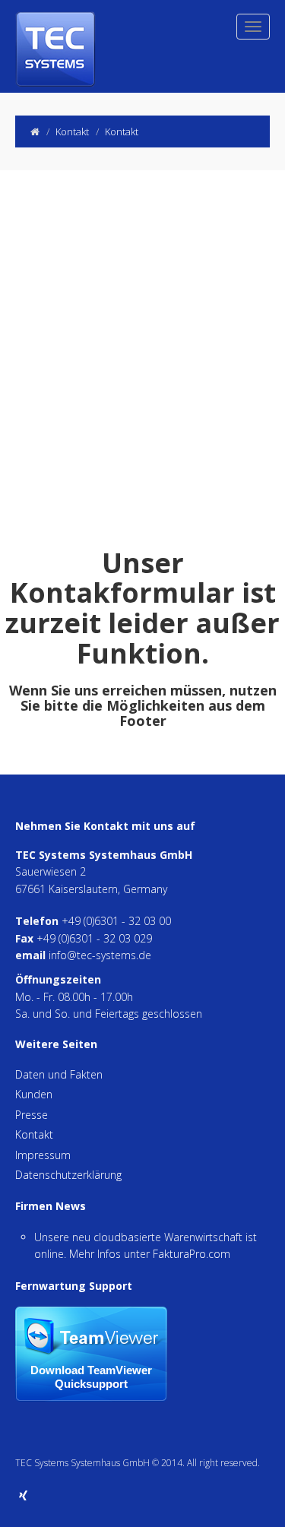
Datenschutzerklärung (68, 1174)
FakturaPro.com (191, 1254)
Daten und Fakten (59, 1074)
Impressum (43, 1155)
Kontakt (34, 1134)
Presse (31, 1114)
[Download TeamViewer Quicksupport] (91, 1352)
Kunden (33, 1094)
